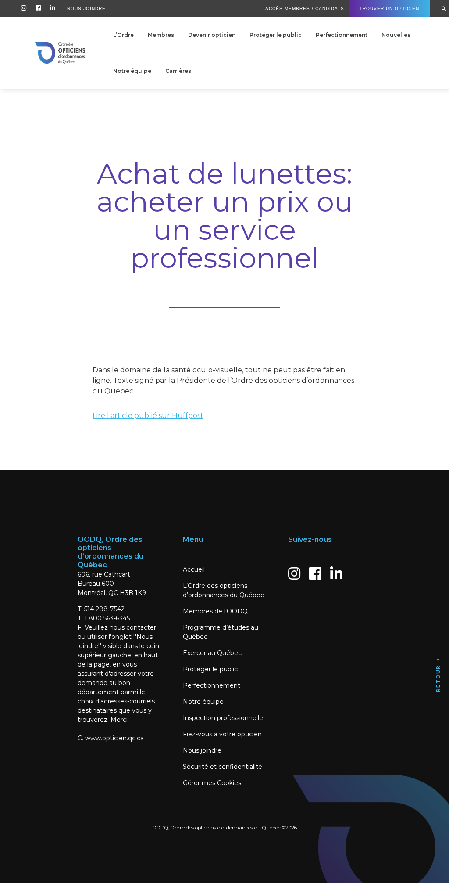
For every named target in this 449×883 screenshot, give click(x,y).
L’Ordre (123, 35)
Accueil (194, 569)
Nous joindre (202, 750)
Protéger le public (275, 35)
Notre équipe (132, 71)
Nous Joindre (86, 8)
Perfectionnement (341, 35)
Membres (161, 35)
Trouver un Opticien (389, 8)
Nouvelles (395, 35)
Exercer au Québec (212, 653)
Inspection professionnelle (223, 718)
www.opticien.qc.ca (114, 738)
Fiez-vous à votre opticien (222, 734)
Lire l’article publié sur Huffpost (148, 415)
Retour (438, 677)
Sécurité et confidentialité (222, 767)
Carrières (178, 71)
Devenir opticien (211, 35)
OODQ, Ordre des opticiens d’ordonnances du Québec (217, 828)
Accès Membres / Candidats (304, 8)
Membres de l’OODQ (215, 611)
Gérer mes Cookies (212, 783)
